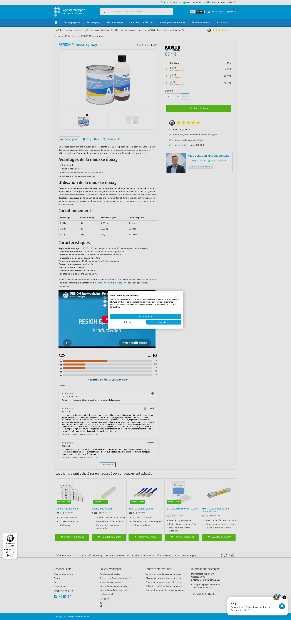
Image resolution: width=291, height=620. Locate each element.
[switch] (10, 555)
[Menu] (15, 534)
